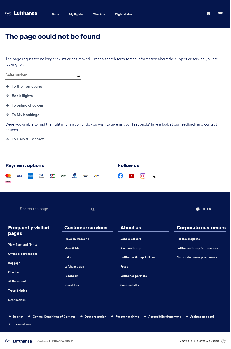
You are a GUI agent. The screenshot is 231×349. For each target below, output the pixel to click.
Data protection (95, 317)
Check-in (99, 14)
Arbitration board (202, 317)
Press (124, 266)
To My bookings (25, 115)
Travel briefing (18, 291)
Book (55, 14)
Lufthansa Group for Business (197, 248)
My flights (76, 14)
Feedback (71, 276)
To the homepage (27, 86)
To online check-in (27, 105)
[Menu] (221, 14)
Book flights (22, 96)
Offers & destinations (23, 254)
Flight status (123, 14)
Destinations (17, 300)
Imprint (18, 317)
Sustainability (129, 285)
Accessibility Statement (164, 317)
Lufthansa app (74, 266)
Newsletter (71, 285)
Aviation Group (130, 248)
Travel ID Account (76, 239)
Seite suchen (16, 75)
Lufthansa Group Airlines (137, 257)
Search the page (34, 208)
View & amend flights (22, 244)
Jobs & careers (130, 239)
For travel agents (188, 239)
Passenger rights (127, 317)
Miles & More (73, 248)
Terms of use (22, 324)
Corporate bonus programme (197, 257)
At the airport (17, 281)
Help (67, 257)
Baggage (14, 263)
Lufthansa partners (133, 276)
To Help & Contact (28, 139)
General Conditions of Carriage (54, 317)
